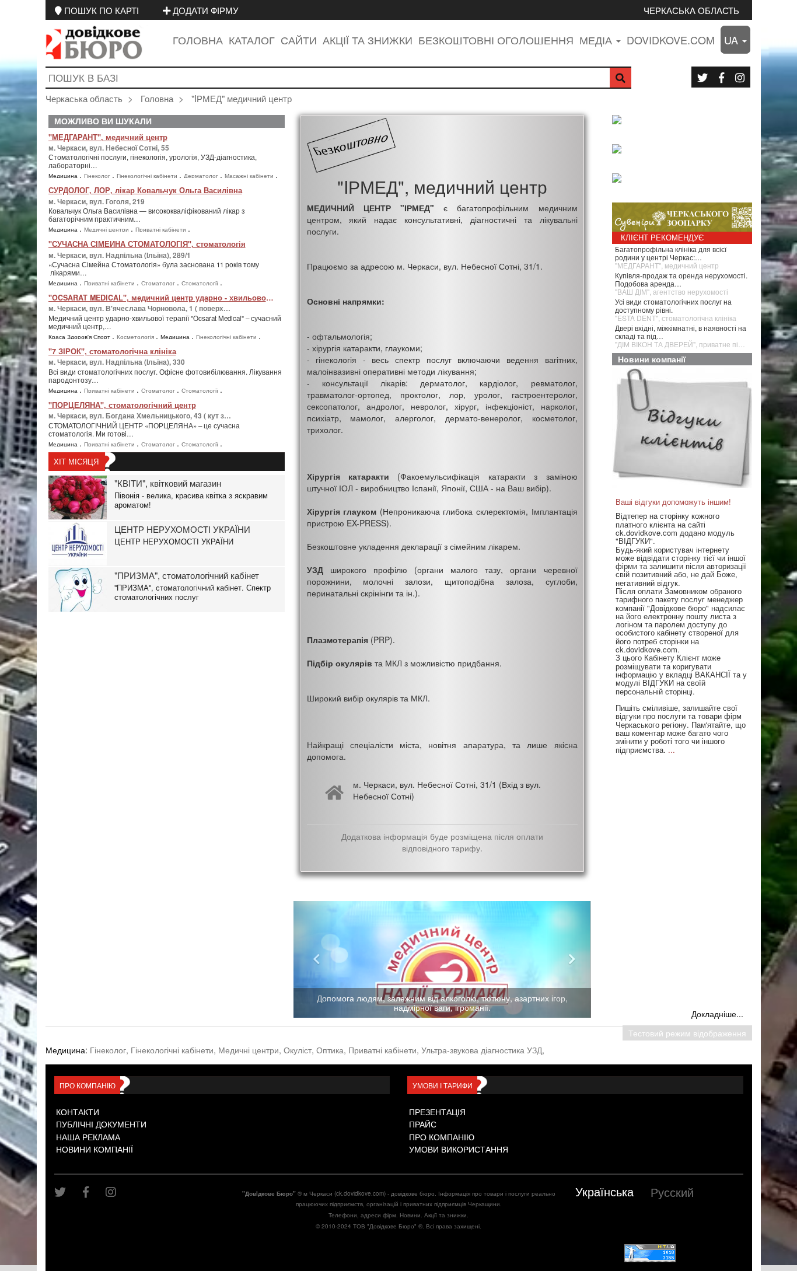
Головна (198, 39)
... (671, 749)
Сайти (299, 39)
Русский (672, 1191)
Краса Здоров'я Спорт (80, 337)
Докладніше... (717, 1013)
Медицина (63, 176)
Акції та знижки (368, 39)
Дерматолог (202, 176)
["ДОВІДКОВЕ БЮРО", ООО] (685, 150)
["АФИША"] (685, 179)
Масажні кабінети (250, 176)
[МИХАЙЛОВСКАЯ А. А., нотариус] (685, 121)
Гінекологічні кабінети (148, 176)
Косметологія (136, 337)
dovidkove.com (671, 39)
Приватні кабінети (161, 229)
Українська (604, 1191)
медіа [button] (597, 39)
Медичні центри (107, 229)
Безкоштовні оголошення (496, 39)
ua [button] (732, 39)
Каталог (252, 39)
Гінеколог (98, 176)
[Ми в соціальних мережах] (702, 77)
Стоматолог (159, 283)
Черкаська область (691, 10)
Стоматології (200, 283)
